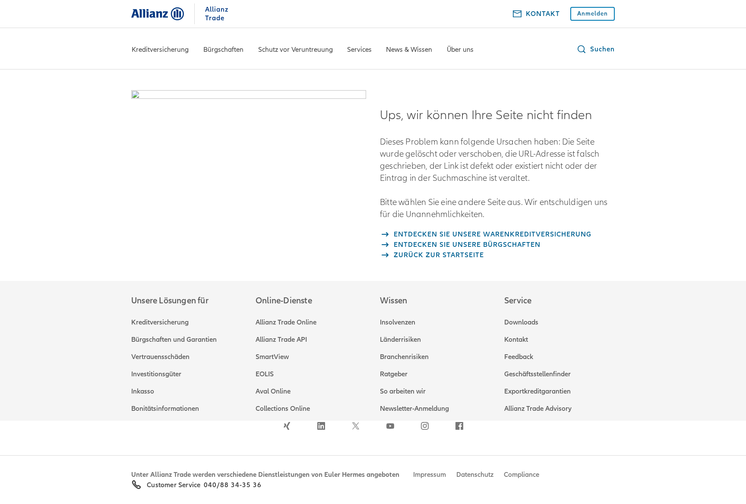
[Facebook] (459, 426)
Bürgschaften (223, 49)
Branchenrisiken (404, 357)
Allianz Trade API (281, 339)
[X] (356, 426)
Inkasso (142, 391)
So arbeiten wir (403, 391)
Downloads (521, 322)
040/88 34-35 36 (233, 485)
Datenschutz (474, 474)
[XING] (286, 426)
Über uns (460, 49)
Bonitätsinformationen (165, 408)
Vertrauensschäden (160, 357)
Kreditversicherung (160, 49)
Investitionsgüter (156, 374)
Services (359, 49)
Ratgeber (394, 374)
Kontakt (516, 339)
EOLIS (265, 374)
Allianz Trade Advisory (538, 408)
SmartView (272, 357)
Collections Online (283, 408)
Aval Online (273, 391)
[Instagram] (425, 426)
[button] (595, 49)
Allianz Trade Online (286, 322)
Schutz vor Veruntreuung (295, 49)
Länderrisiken (400, 339)
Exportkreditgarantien (537, 391)
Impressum (429, 474)
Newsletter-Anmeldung (414, 408)
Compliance (521, 474)
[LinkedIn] (321, 426)
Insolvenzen (397, 322)
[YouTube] (390, 426)
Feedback (518, 357)
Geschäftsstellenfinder (537, 374)
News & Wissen (409, 49)
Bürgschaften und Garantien (174, 339)
